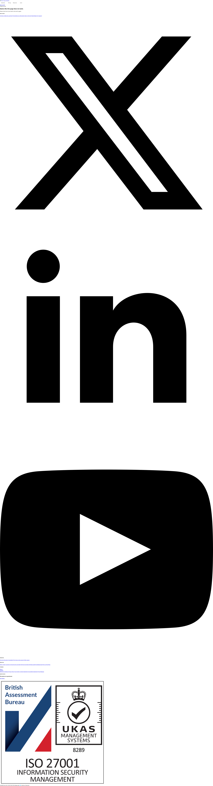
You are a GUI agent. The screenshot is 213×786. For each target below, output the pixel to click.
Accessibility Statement (33, 671)
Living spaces (21, 660)
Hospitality (10, 660)
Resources (15, 2)
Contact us (2, 15)
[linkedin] (106, 442)
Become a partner (8, 15)
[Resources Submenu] (18, 2)
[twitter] (106, 229)
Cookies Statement (24, 671)
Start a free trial (28, 15)
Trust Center (17, 671)
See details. (2, 678)
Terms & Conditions (4, 671)
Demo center (3, 664)
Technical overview (25, 664)
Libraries (2, 660)
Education (6, 660)
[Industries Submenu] (6, 2)
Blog (49, 664)
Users (21, 2)
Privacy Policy (11, 671)
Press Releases (41, 671)
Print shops (15, 660)
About (1, 669)
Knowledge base (38, 664)
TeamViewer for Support (37, 15)
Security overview (17, 664)
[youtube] (106, 655)
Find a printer (45, 664)
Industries (3, 2)
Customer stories (9, 664)
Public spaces (27, 660)
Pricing (9, 2)
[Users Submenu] (23, 2)
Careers (1, 670)
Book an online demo (20, 15)
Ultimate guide (32, 664)
